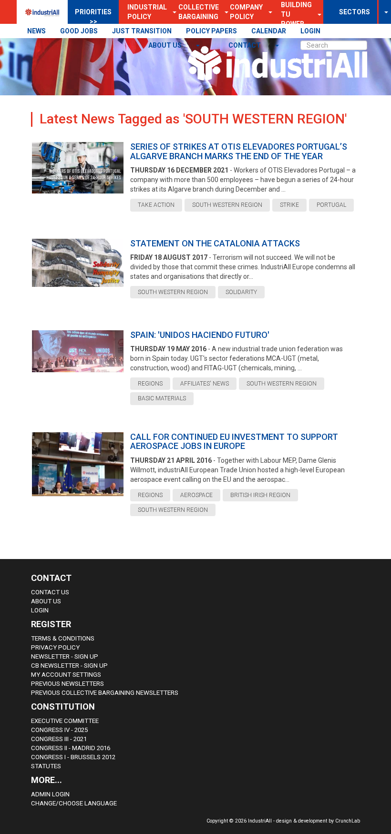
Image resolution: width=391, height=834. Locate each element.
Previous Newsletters (67, 683)
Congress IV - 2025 (59, 729)
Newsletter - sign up (64, 656)
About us (165, 45)
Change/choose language (74, 803)
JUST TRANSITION (142, 31)
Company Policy (246, 11)
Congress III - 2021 (59, 738)
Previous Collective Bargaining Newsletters (104, 692)
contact (245, 45)
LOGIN (310, 31)
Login (40, 610)
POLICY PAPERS (211, 31)
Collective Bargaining (198, 11)
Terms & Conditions (62, 638)
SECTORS (354, 12)
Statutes (46, 766)
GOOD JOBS (79, 31)
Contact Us (50, 592)
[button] (267, 12)
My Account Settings (66, 674)
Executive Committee (65, 720)
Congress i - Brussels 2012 (73, 757)
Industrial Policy (147, 11)
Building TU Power (296, 14)
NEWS (36, 31)
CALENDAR (268, 31)
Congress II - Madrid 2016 (70, 748)
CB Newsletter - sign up (69, 665)
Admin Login (50, 794)
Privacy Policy (55, 647)
